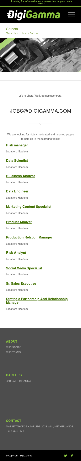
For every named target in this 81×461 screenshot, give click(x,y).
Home (24, 33)
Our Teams (13, 352)
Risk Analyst (16, 252)
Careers (12, 28)
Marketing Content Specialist (28, 206)
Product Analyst (19, 221)
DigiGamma (26, 455)
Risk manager (17, 145)
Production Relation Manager (29, 237)
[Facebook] (72, 455)
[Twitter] (66, 455)
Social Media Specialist (24, 268)
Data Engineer (17, 191)
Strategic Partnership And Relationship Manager (37, 300)
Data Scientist (17, 160)
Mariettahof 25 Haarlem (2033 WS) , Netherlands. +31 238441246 (40, 429)
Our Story (13, 347)
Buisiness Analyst (20, 175)
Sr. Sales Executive (21, 283)
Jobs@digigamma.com (40, 110)
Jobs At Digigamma (18, 381)
